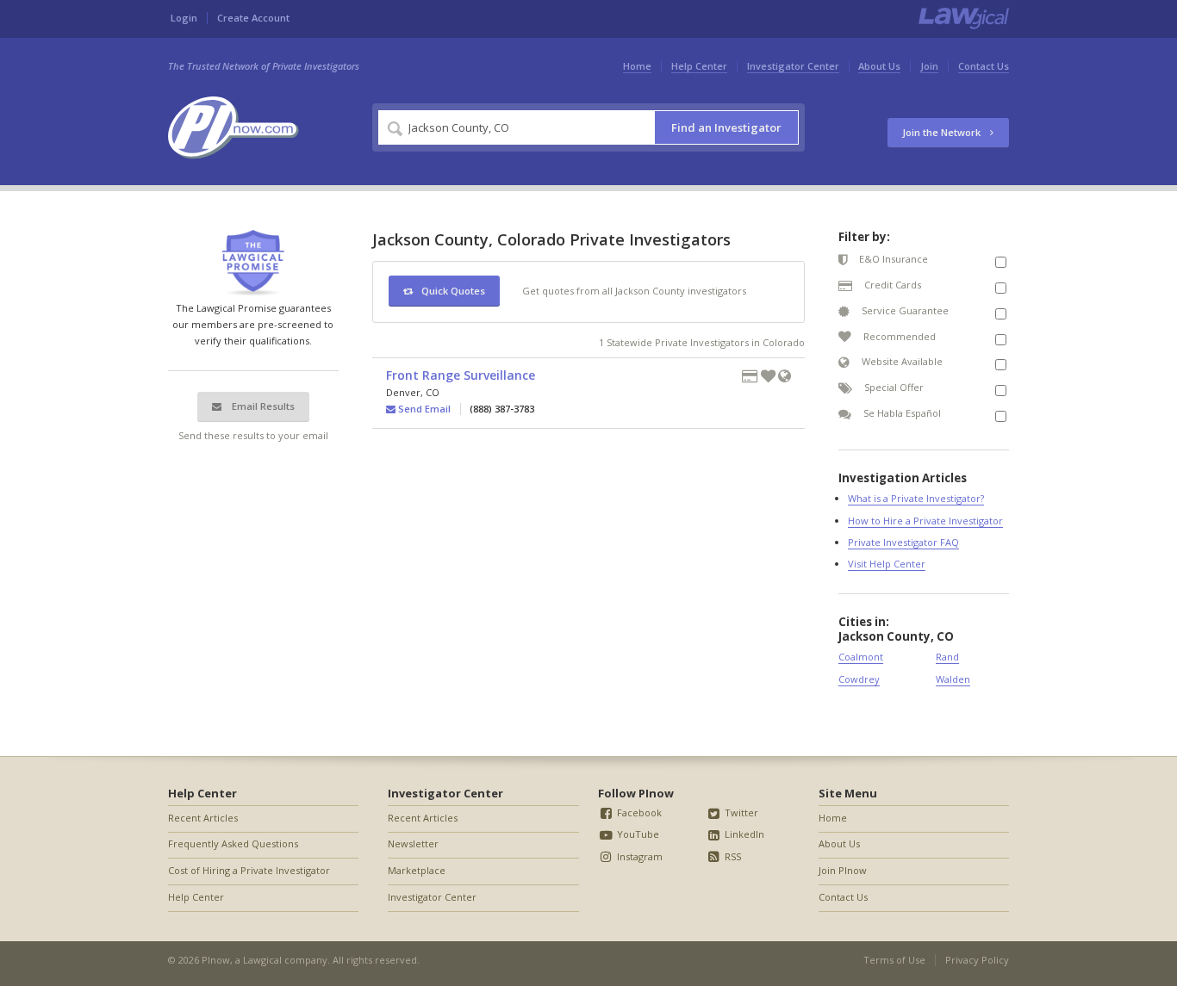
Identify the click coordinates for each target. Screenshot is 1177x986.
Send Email (423, 408)
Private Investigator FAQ (903, 542)
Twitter (740, 812)
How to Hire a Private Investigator (925, 520)
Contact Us (983, 65)
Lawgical (262, 959)
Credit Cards (891, 284)
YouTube (636, 834)
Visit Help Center (886, 563)
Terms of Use (894, 959)
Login (184, 17)
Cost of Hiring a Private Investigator (249, 870)
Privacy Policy (977, 959)
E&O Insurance (892, 258)
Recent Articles (203, 817)
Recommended (898, 336)
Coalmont (860, 656)
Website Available (901, 361)
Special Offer (893, 387)
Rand (947, 656)
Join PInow (843, 870)
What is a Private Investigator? (916, 498)
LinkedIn (743, 834)
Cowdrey (859, 679)
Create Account (253, 17)
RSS (731, 856)
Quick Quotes (453, 290)
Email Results (262, 406)
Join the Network (942, 132)
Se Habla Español (901, 412)
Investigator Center (793, 65)
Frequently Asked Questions (233, 843)
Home (637, 65)
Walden (953, 679)
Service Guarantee (904, 310)
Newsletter (413, 843)
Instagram (638, 856)
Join (929, 65)
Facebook (638, 812)
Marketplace (416, 870)
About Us (879, 65)
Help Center (699, 65)
